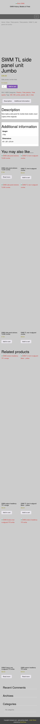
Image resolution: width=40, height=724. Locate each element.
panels (23, 95)
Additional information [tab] (22, 101)
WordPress (23, 722)
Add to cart (12, 86)
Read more (6, 177)
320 (11, 95)
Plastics (18, 92)
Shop (8, 22)
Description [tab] (8, 101)
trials (32, 95)
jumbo (18, 95)
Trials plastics (24, 22)
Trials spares (14, 22)
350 (14, 95)
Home (3, 22)
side (27, 95)
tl (29, 95)
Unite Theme (32, 720)
